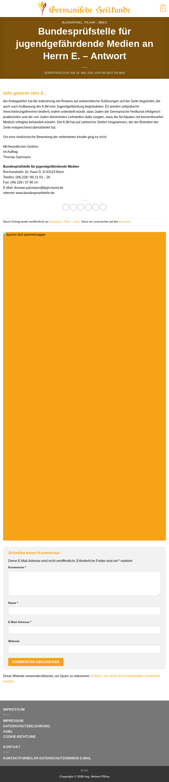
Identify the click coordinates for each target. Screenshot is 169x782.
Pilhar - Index (95, 22)
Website (14, 641)
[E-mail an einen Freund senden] (88, 207)
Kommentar (17, 567)
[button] (5, 8)
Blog (84, 770)
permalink (124, 221)
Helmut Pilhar (113, 72)
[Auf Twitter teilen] (80, 207)
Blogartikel (72, 22)
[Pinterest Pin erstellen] (95, 207)
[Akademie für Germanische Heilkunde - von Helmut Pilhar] (84, 8)
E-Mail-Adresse (19, 622)
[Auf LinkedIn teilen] (103, 207)
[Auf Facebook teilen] (73, 207)
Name (13, 602)
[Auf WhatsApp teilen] (65, 207)
